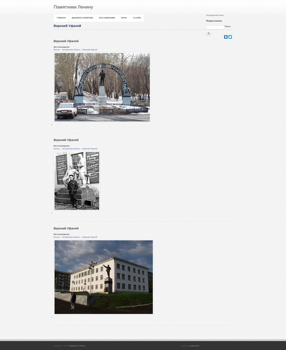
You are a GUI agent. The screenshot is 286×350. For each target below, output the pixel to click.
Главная (61, 18)
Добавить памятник (82, 18)
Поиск (228, 26)
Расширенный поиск (215, 15)
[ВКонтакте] (226, 37)
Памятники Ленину (77, 346)
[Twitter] (230, 37)
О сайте (137, 18)
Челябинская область (71, 50)
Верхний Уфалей (90, 50)
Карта (124, 18)
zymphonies (194, 346)
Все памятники (107, 18)
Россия (57, 50)
